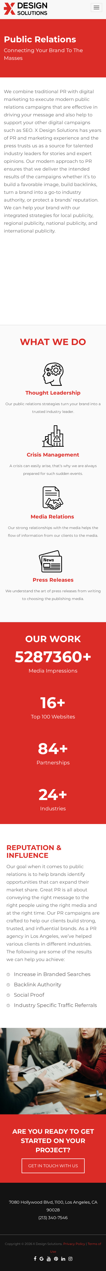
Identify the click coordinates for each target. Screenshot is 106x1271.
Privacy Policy (74, 1244)
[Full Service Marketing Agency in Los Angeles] (26, 9)
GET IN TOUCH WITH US (53, 1165)
